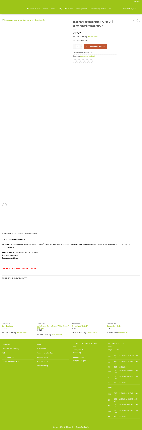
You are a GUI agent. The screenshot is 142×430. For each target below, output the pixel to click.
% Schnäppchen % (81, 9)
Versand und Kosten (45, 353)
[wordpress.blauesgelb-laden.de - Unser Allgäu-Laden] (13, 8)
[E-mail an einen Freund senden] (83, 61)
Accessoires (69, 9)
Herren (37, 9)
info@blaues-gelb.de (80, 361)
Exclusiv (103, 9)
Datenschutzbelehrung (10, 349)
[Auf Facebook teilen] (75, 61)
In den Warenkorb (95, 46)
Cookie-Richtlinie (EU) (10, 361)
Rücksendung (42, 366)
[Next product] (134, 20)
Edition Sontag (95, 9)
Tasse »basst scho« (8, 326)
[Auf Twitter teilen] (79, 61)
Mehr (109, 9)
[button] (137, 1)
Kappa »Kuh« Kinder (114, 326)
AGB (3, 353)
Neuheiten (30, 9)
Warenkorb (41, 349)
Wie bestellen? (43, 361)
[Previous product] (138, 20)
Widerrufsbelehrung (9, 357)
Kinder (53, 9)
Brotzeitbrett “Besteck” (80, 326)
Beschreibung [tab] (7, 234)
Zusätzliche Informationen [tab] (26, 234)
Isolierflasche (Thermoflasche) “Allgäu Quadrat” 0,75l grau (53, 327)
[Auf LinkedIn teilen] (91, 61)
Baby (60, 9)
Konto (39, 344)
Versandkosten (93, 37)
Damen (45, 9)
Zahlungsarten (42, 357)
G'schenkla (92, 56)
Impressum (6, 344)
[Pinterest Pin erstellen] (87, 61)
